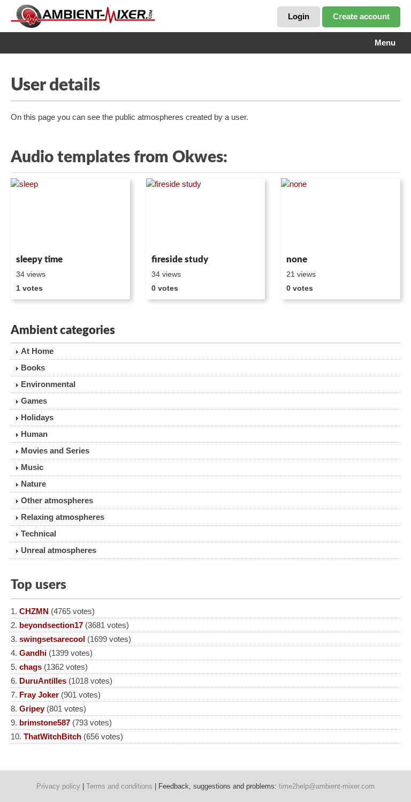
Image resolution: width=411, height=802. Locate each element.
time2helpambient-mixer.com (327, 786)
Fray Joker (39, 694)
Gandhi (33, 652)
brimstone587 (44, 722)
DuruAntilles (42, 680)
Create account (361, 16)
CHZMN (34, 611)
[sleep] (70, 214)
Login (298, 16)
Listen (37, 235)
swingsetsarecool (52, 639)
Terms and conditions (119, 786)
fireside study (179, 259)
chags (30, 666)
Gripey (31, 708)
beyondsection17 (51, 625)
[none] (340, 214)
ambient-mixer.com (91, 16)
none (296, 259)
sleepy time (39, 259)
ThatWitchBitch (52, 736)
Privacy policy (58, 786)
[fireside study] (205, 214)
